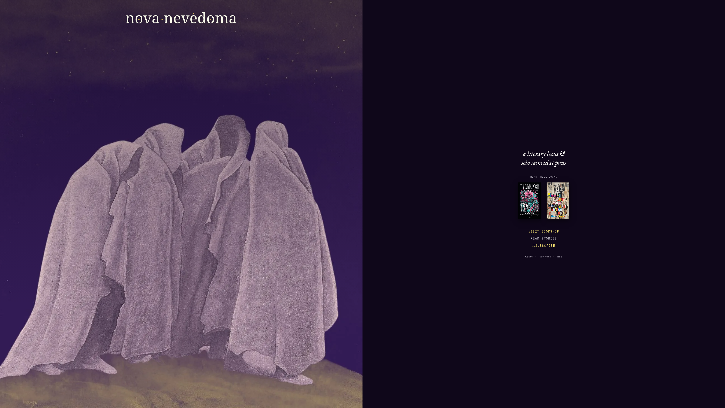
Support (545, 256)
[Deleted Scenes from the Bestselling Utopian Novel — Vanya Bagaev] (558, 201)
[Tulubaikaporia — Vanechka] (529, 201)
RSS (559, 256)
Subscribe (545, 245)
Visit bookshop (543, 231)
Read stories (544, 238)
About (529, 256)
